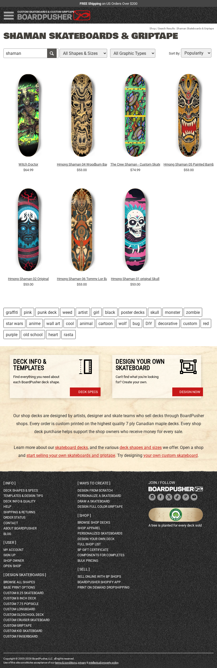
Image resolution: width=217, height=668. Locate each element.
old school (33, 334)
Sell (83, 569)
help (7, 507)
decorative (167, 323)
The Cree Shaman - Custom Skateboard (135, 164)
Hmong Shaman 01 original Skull (135, 279)
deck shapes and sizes (141, 447)
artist (83, 312)
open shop (12, 566)
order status (14, 517)
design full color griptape (100, 507)
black (110, 312)
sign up (9, 555)
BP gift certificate (93, 550)
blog (7, 534)
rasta (68, 334)
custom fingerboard (20, 636)
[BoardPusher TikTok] (177, 497)
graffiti (12, 312)
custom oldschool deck (23, 615)
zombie (193, 312)
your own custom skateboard (170, 455)
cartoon (105, 323)
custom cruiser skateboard (26, 620)
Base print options (19, 587)
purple (11, 334)
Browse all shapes (19, 582)
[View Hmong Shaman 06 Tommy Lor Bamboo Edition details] (82, 231)
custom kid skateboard (22, 631)
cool (70, 323)
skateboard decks (71, 447)
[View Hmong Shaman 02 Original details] (28, 231)
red (206, 323)
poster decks (132, 312)
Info (9, 483)
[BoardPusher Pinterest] (185, 497)
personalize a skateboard (99, 496)
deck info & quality (19, 501)
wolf (123, 323)
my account (13, 550)
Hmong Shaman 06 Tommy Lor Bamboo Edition (82, 279)
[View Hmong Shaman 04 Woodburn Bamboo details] (82, 116)
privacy (82, 662)
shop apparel (89, 528)
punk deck (47, 312)
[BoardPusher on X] (168, 497)
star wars (14, 323)
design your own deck (96, 539)
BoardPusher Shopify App (99, 582)
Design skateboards (24, 575)
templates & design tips (23, 496)
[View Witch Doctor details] (28, 116)
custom (190, 323)
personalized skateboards (100, 533)
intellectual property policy (103, 662)
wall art (53, 323)
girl (96, 312)
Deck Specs (88, 392)
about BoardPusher (20, 528)
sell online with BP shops (99, 576)
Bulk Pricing (88, 561)
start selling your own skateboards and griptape (70, 455)
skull (154, 312)
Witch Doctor (28, 164)
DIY (149, 323)
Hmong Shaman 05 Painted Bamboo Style (189, 164)
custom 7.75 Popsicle (21, 604)
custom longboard (19, 609)
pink (28, 312)
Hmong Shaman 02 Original (28, 279)
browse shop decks (94, 522)
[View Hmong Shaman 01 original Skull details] (135, 231)
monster (172, 312)
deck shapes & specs (20, 490)
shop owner (13, 561)
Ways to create (93, 483)
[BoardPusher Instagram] (152, 497)
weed (67, 312)
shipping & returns (19, 512)
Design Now (189, 392)
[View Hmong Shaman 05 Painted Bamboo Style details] (189, 116)
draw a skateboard (94, 501)
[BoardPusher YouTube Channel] (194, 497)
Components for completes (101, 555)
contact (10, 523)
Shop (153, 28)
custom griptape (17, 625)
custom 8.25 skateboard (23, 593)
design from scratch (95, 490)
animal (86, 323)
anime (34, 323)
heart (53, 334)
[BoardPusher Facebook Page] (160, 497)
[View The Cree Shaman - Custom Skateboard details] (135, 116)
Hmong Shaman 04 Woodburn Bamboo (82, 164)
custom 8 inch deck (19, 598)
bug (136, 323)
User (9, 542)
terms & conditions (66, 662)
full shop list (89, 544)
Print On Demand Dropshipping (103, 587)
